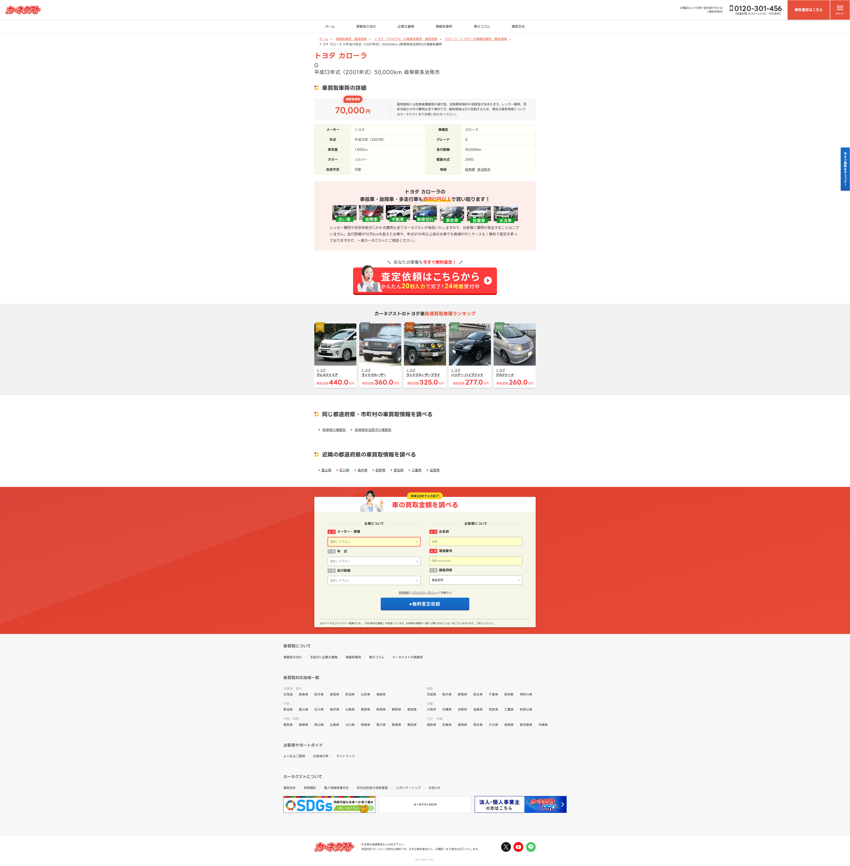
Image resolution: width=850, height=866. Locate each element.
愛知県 (399, 470)
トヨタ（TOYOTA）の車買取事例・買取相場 (405, 39)
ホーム (330, 26)
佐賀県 (447, 724)
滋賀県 (435, 470)
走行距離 (343, 570)
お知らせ (435, 787)
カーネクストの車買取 (407, 657)
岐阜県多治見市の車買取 (373, 430)
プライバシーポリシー (425, 592)
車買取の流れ (366, 26)
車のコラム (482, 26)
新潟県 (288, 709)
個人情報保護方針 (336, 787)
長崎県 (462, 724)
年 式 (342, 551)
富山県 (326, 470)
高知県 (412, 724)
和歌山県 (526, 709)
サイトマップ (345, 756)
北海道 (288, 694)
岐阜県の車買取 (334, 430)
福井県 (362, 470)
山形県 (365, 694)
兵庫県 (447, 709)
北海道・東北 (292, 688)
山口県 (350, 724)
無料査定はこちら (809, 10)
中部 (286, 703)
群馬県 (462, 694)
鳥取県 (288, 724)
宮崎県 (509, 724)
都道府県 (445, 570)
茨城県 (431, 694)
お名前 (444, 531)
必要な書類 (406, 26)
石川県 (344, 470)
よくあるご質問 (294, 756)
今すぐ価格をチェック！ (845, 169)
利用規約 (404, 592)
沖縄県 (543, 724)
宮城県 (334, 694)
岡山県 (319, 724)
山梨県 (350, 709)
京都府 (462, 709)
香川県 (381, 724)
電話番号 (445, 551)
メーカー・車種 (348, 531)
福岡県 (431, 724)
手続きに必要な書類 (324, 657)
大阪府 (431, 709)
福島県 (381, 694)
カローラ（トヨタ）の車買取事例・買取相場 (476, 39)
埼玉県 (478, 694)
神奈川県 (526, 694)
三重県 (416, 470)
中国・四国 (291, 718)
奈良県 (493, 709)
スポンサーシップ (408, 787)
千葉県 (493, 694)
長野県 (380, 470)
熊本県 (478, 724)
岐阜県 (470, 169)
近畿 (430, 703)
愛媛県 (396, 724)
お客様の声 (320, 756)
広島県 (334, 724)
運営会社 (518, 26)
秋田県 (350, 694)
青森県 (303, 694)
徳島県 (365, 724)
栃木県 (447, 694)
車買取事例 (444, 26)
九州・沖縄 (434, 718)
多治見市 (484, 169)
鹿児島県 (526, 724)
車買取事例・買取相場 (351, 39)
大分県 (493, 724)
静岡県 (396, 709)
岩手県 (319, 694)
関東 (430, 688)
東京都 (509, 694)
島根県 (303, 724)
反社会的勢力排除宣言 (372, 787)
